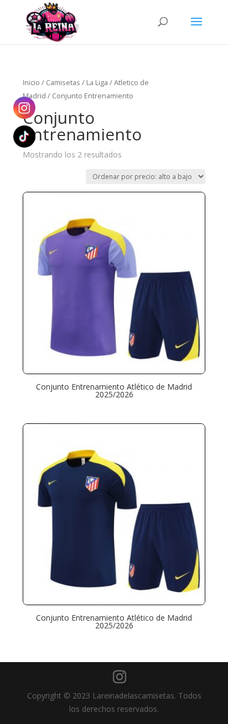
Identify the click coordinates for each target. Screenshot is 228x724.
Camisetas (63, 82)
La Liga (97, 82)
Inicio (31, 82)
